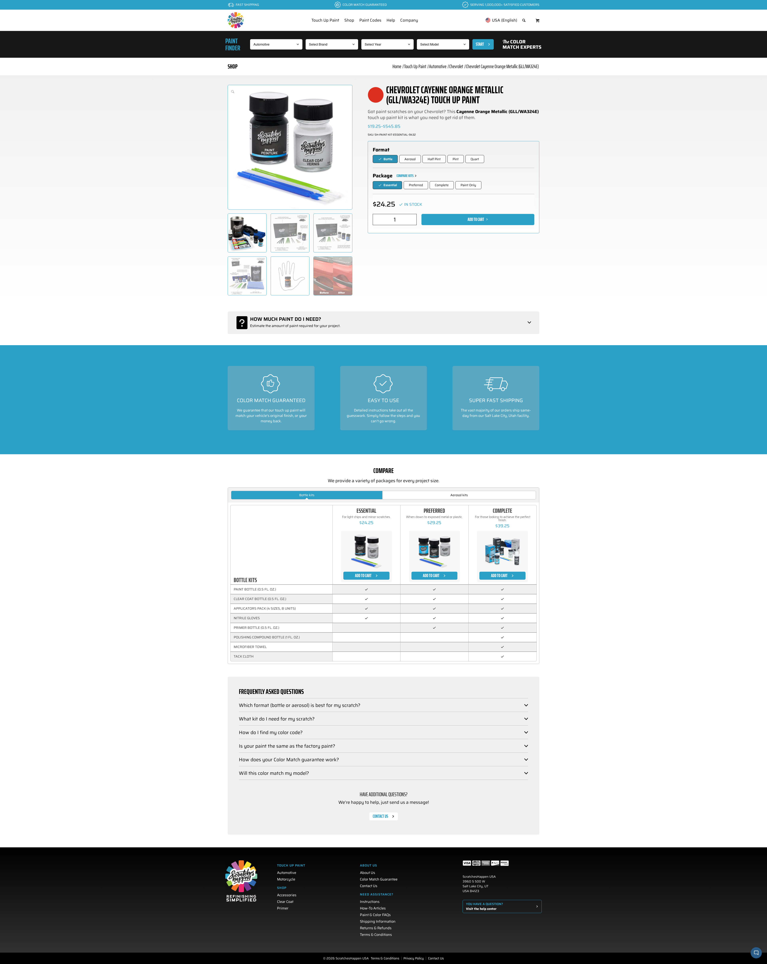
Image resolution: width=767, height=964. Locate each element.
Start (480, 44)
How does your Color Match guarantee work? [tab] (289, 759)
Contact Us (368, 886)
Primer (282, 908)
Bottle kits (306, 495)
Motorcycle (286, 879)
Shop (232, 66)
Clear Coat (285, 901)
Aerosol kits (459, 495)
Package (382, 176)
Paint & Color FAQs (375, 915)
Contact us (380, 816)
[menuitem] (325, 20)
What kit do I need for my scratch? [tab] (277, 719)
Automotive (286, 873)
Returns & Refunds (375, 928)
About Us (367, 873)
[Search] (524, 20)
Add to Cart (476, 219)
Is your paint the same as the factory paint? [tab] (287, 746)
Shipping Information (377, 921)
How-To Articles (373, 908)
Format (381, 150)
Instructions (370, 901)
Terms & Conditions (376, 934)
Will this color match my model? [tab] (274, 773)
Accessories (286, 895)
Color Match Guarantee (378, 879)
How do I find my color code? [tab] (271, 732)
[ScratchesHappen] (236, 20)
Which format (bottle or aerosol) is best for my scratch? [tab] (299, 705)
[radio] (385, 159)
